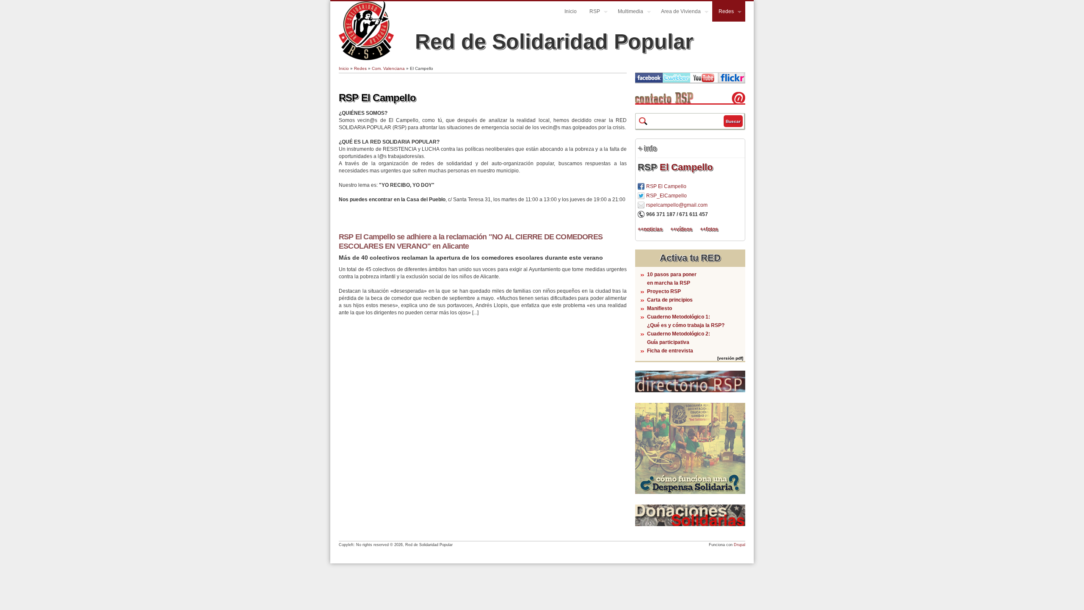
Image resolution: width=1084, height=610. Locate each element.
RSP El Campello (377, 97)
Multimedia (627, 12)
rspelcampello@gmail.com (677, 205)
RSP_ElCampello (666, 196)
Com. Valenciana (388, 68)
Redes (723, 12)
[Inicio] (366, 58)
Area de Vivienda (678, 12)
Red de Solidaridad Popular (554, 41)
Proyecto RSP (664, 291)
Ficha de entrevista (670, 351)
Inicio (570, 11)
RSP (591, 12)
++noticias (650, 229)
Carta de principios (670, 300)
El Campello (686, 167)
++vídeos (681, 229)
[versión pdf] (730, 358)
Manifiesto (659, 308)
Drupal (739, 545)
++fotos (709, 229)
